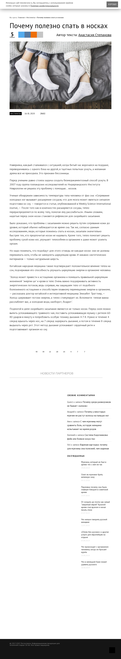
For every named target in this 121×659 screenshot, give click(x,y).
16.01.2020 (30, 113)
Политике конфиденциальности (44, 5)
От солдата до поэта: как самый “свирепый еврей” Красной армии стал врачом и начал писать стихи (95, 506)
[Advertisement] (56, 141)
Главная (21, 17)
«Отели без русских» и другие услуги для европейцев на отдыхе (95, 535)
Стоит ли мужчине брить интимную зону (92, 475)
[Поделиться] (27, 35)
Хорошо (112, 4)
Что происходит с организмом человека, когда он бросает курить (94, 549)
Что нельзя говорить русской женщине (94, 520)
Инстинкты (30, 17)
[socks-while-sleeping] (60, 75)
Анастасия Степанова (94, 35)
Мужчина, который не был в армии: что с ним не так (93, 463)
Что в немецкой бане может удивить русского (94, 563)
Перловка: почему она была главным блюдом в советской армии (94, 490)
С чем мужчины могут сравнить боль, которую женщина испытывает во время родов (84, 425)
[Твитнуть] (21, 35)
